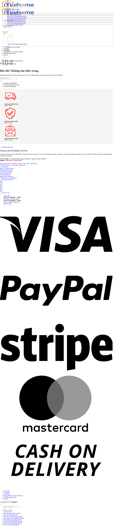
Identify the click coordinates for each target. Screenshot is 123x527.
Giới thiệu (6, 48)
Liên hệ (6, 499)
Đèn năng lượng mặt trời (14, 14)
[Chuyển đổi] (0, 147)
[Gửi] (0, 80)
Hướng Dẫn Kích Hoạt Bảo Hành (13, 51)
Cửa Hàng (7, 50)
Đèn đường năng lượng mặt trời (16, 20)
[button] (58, 10)
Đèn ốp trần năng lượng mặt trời (16, 23)
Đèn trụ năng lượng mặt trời (15, 25)
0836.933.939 (8, 197)
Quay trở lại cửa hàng (13, 47)
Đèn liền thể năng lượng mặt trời (16, 21)
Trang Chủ (7, 47)
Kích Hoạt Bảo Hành (10, 497)
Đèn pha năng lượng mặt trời (15, 13)
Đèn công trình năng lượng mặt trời (17, 18)
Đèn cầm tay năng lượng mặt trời (16, 16)
